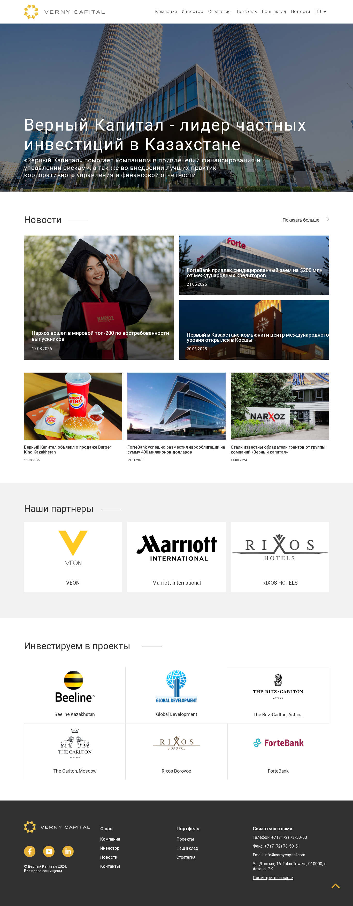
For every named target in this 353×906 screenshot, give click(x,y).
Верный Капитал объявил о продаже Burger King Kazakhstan (67, 450)
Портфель (246, 11)
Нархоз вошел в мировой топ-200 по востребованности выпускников (100, 336)
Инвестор (193, 11)
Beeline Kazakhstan (75, 714)
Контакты (110, 866)
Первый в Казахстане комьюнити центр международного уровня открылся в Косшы (258, 337)
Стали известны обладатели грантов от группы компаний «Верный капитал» (278, 450)
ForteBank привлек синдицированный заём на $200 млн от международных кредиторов (255, 272)
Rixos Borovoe (176, 771)
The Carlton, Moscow (75, 771)
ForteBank (278, 771)
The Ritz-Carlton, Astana (278, 714)
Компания (166, 11)
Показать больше (300, 220)
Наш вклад (274, 11)
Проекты (185, 839)
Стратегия (219, 11)
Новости (300, 11)
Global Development (176, 714)
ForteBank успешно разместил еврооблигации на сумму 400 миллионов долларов (176, 450)
